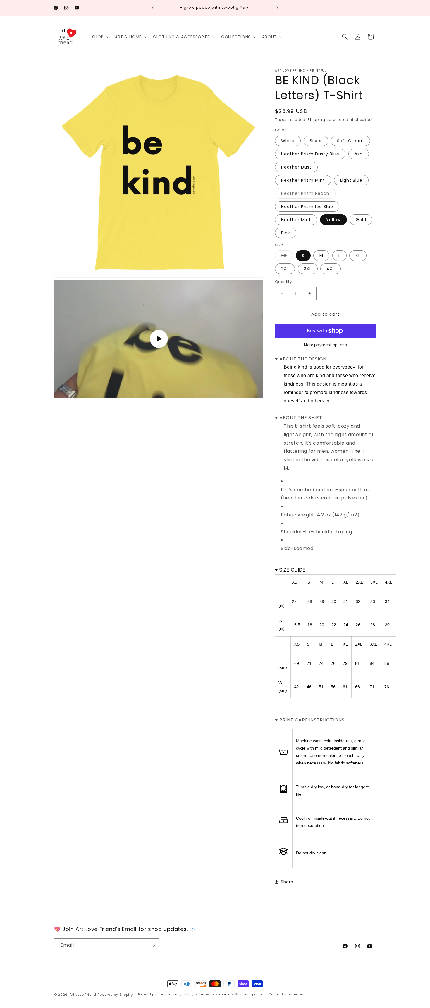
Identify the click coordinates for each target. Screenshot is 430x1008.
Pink (285, 233)
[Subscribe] (152, 945)
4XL (330, 269)
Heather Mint (296, 220)
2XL (285, 269)
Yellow (333, 220)
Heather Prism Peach (308, 194)
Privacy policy (181, 994)
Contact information (287, 994)
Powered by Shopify (115, 994)
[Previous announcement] (152, 7)
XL (357, 255)
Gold (361, 220)
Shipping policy (249, 994)
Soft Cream (350, 141)
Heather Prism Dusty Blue (310, 154)
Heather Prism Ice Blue (307, 206)
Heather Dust (296, 167)
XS (287, 256)
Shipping (316, 119)
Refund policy (150, 994)
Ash (359, 154)
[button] (100, 37)
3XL (308, 269)
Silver (316, 141)
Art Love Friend (83, 994)
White (288, 141)
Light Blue (351, 180)
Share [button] (287, 882)
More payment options (325, 344)
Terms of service (214, 994)
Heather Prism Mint (303, 180)
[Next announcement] (277, 7)
